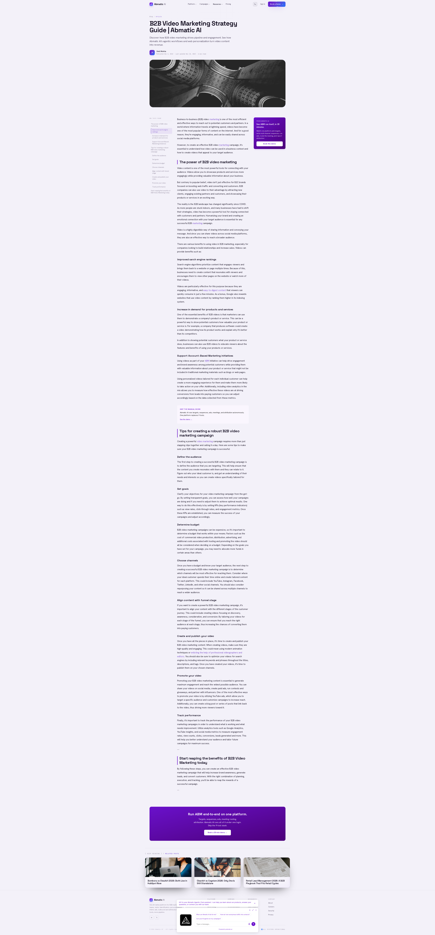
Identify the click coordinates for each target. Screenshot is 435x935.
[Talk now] (249, 924)
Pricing (228, 4)
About (270, 903)
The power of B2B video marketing (159, 125)
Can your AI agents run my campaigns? (208, 919)
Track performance (159, 187)
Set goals (155, 159)
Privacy (270, 915)
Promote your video (159, 183)
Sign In (262, 4)
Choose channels (158, 167)
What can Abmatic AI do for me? (206, 914)
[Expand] (252, 910)
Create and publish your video (160, 178)
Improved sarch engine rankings (160, 131)
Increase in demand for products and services (160, 137)
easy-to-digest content (214, 290)
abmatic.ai (229, 929)
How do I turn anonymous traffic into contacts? (235, 914)
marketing (214, 119)
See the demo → (186, 419)
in (151, 917)
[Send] (253, 924)
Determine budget (158, 163)
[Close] (255, 903)
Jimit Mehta (161, 51)
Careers (271, 907)
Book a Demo (276, 4)
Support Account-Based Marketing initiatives (160, 143)
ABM (207, 360)
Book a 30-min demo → (217, 832)
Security (271, 911)
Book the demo (269, 144)
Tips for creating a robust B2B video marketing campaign (159, 150)
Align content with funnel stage (160, 172)
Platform (191, 4)
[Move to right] (249, 910)
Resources (217, 4)
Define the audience (159, 156)
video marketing (205, 441)
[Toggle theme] (255, 4)
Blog (151, 17)
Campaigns (204, 4)
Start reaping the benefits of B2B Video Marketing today (160, 192)
